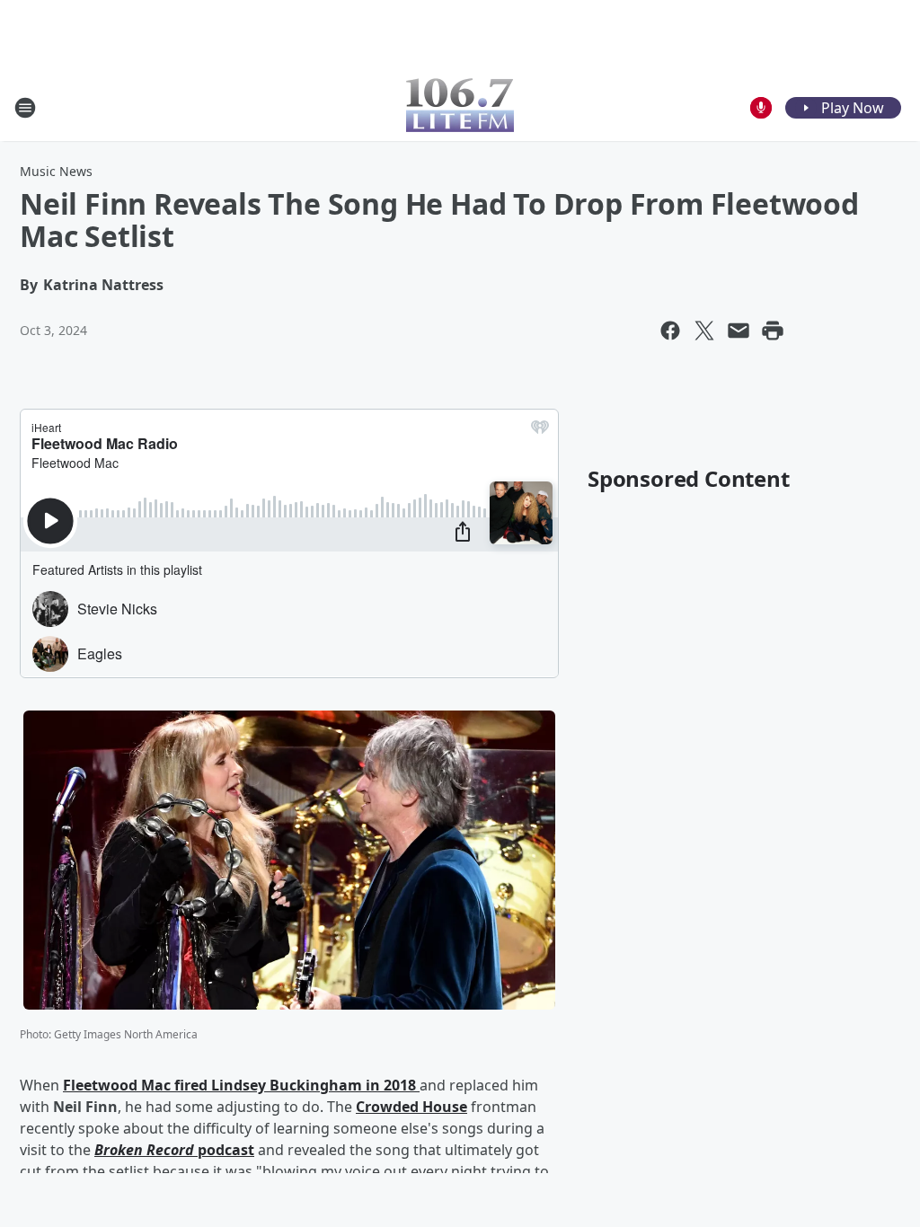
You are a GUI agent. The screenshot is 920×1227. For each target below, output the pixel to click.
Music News (56, 171)
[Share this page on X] (704, 330)
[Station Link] (460, 107)
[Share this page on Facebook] (670, 330)
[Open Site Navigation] (25, 108)
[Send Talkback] (761, 108)
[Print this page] (772, 330)
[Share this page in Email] (738, 330)
